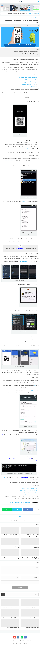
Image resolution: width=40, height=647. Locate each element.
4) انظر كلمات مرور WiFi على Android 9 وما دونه (28, 84)
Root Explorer (10, 160)
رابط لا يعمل (20, 640)
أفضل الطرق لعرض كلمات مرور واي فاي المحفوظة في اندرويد (28, 77)
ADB (35, 385)
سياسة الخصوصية (26, 640)
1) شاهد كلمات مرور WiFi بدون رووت (30, 79)
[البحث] (3, 594)
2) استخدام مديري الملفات (32, 80)
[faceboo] (25, 637)
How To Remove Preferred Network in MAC (5, 8)
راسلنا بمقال (14, 640)
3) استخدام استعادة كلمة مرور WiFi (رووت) (29, 82)
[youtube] (14, 637)
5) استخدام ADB (33, 86)
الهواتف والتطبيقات (34, 17)
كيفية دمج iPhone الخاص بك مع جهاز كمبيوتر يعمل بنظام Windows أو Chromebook (15, 7)
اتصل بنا (9, 640)
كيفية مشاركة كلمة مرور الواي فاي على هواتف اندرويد (28, 488)
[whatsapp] (22, 637)
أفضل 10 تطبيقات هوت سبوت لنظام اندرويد (30, 492)
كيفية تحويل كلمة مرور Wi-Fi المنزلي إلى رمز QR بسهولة (28, 490)
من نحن (31, 640)
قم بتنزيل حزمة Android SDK (30, 390)
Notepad (3, 477)
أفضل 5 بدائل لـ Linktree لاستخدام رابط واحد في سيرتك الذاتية (25, 8)
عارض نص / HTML (24, 201)
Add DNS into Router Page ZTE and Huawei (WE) (35, 8)
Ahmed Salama (35, 25)
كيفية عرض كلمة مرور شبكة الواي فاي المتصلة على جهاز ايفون (27, 494)
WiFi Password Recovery (24, 261)
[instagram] (18, 637)
